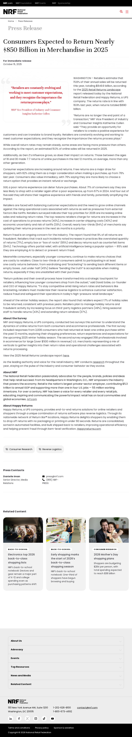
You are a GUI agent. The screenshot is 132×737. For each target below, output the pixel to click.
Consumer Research (20, 449)
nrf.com (32, 399)
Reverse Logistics (51, 449)
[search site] (121, 12)
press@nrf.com (54, 476)
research (98, 362)
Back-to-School (18, 549)
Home (11, 21)
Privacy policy (42, 727)
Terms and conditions (19, 727)
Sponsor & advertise (64, 727)
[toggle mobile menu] (127, 12)
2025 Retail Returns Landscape (101, 90)
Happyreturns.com (89, 429)
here (66, 355)
